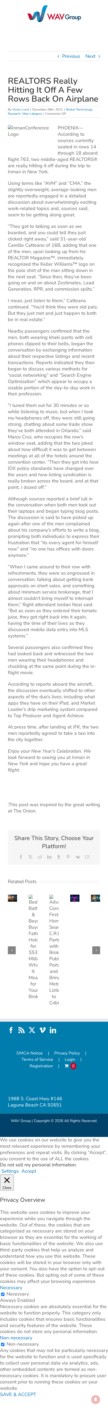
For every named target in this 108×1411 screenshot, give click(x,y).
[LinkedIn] (53, 1030)
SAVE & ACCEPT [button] (18, 1394)
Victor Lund (20, 109)
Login (70, 1059)
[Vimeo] (42, 1030)
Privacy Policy (67, 1053)
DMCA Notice (30, 1053)
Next (90, 56)
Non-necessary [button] (16, 1338)
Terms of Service (37, 1059)
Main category (32, 114)
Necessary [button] (11, 1287)
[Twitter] (32, 1030)
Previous (71, 56)
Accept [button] (28, 1171)
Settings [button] (10, 1171)
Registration (41, 1066)
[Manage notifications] (95, 1399)
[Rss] (21, 1030)
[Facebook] (11, 1030)
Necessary (18, 1294)
